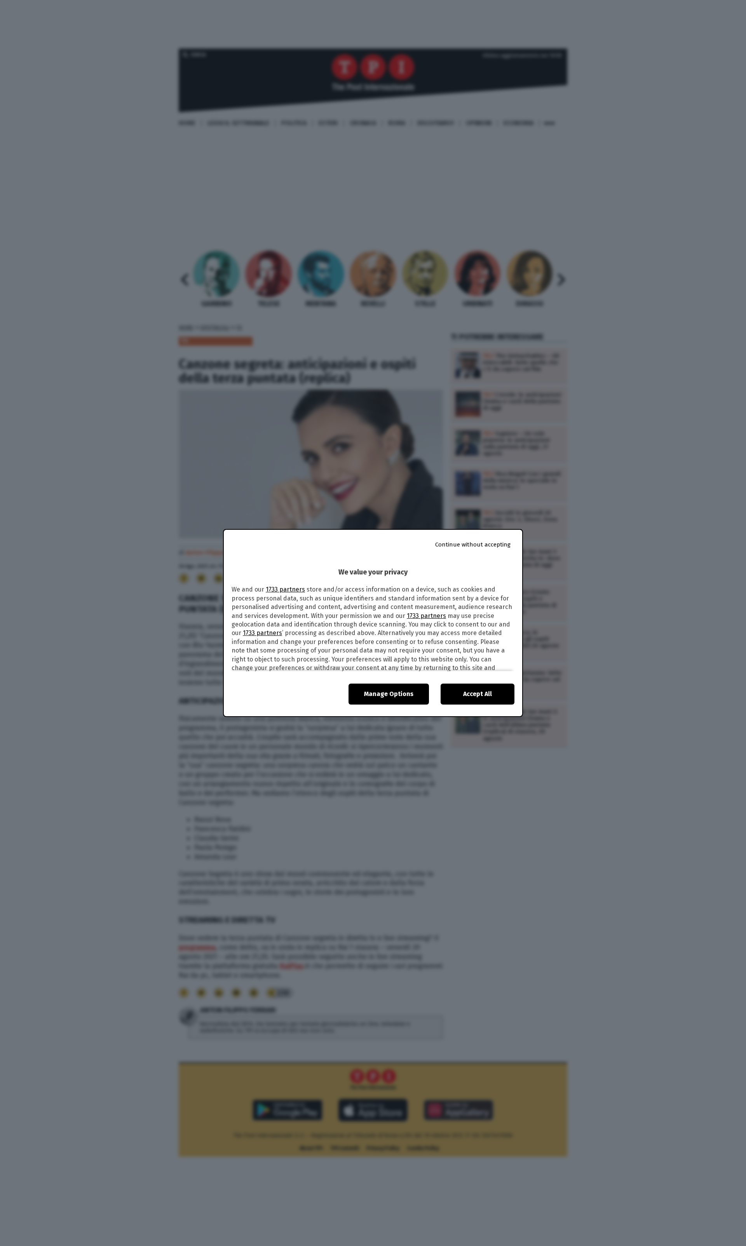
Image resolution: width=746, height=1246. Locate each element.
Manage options (388, 694)
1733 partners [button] (285, 589)
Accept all (477, 694)
